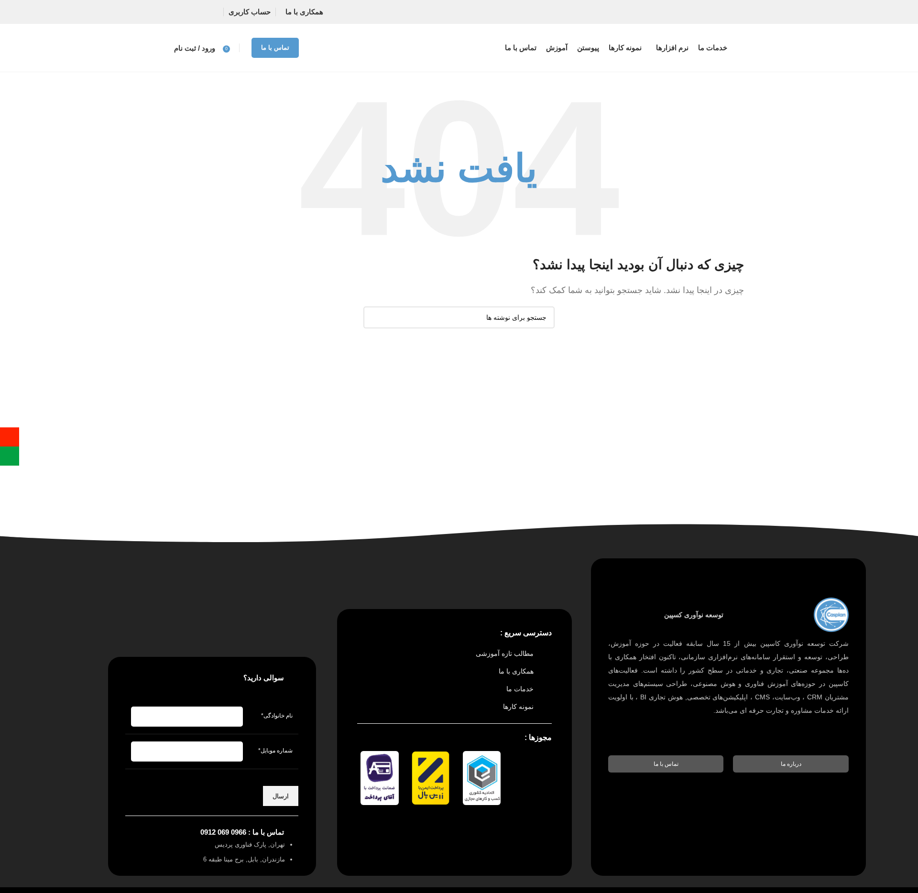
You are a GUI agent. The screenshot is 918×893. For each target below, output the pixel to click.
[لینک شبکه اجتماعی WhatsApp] (183, 11)
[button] (791, 764)
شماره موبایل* (275, 750)
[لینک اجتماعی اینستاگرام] (202, 11)
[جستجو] (374, 317)
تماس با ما (275, 47)
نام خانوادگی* (277, 715)
